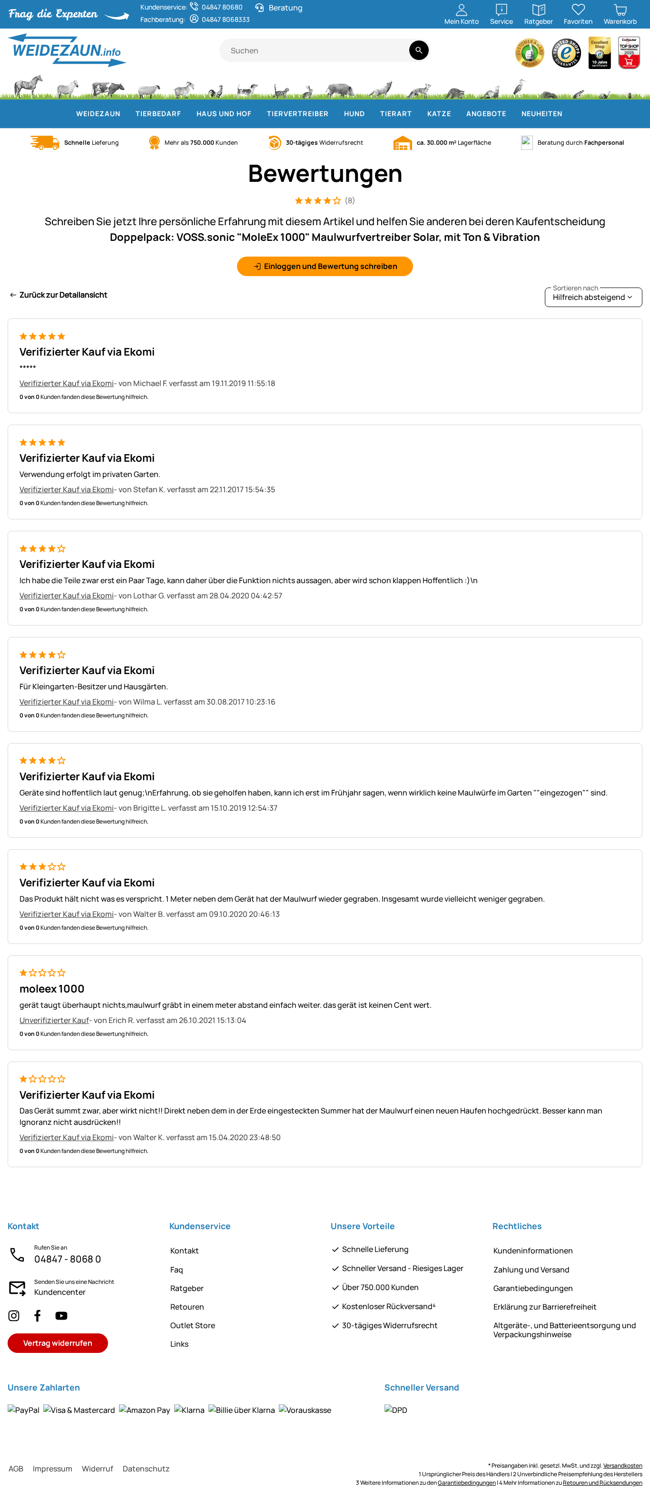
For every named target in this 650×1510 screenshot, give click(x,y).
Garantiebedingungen (533, 1288)
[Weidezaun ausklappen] (126, 113)
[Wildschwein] (340, 86)
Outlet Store (192, 1325)
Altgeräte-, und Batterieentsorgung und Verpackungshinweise (564, 1330)
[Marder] (488, 86)
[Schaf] (149, 86)
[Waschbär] (454, 86)
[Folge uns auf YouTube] (61, 1315)
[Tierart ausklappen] (417, 113)
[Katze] (280, 86)
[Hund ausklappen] (370, 113)
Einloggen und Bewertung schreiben (330, 266)
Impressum (52, 1468)
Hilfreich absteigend (589, 295)
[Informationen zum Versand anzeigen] (395, 1410)
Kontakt (184, 1250)
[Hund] (247, 86)
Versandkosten (622, 1465)
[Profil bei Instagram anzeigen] (14, 1315)
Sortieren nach (575, 288)
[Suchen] (419, 50)
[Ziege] (184, 86)
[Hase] (307, 86)
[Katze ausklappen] (457, 113)
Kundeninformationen (533, 1250)
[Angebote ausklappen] (512, 113)
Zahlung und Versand (531, 1269)
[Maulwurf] (549, 86)
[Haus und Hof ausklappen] (257, 113)
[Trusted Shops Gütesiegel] (566, 55)
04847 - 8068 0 (67, 1258)
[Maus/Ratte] (578, 86)
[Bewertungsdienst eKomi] (530, 55)
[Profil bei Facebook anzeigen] (37, 1315)
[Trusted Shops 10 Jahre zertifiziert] (600, 55)
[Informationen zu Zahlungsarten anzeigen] (169, 1410)
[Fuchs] (418, 86)
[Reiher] (519, 86)
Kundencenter (60, 1292)
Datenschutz (146, 1468)
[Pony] (67, 86)
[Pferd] (28, 86)
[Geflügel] (215, 86)
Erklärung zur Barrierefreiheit (545, 1306)
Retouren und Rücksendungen (602, 1483)
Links (179, 1344)
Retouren (187, 1306)
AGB (16, 1468)
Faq (176, 1269)
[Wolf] (380, 86)
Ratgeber (187, 1288)
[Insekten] (630, 86)
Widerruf (97, 1468)
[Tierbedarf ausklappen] (187, 113)
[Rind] (108, 86)
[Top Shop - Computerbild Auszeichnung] (629, 55)
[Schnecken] (604, 86)
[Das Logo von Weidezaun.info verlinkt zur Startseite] (113, 50)
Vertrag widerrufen (57, 1343)
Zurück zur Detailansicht (64, 294)
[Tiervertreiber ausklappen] (334, 113)
